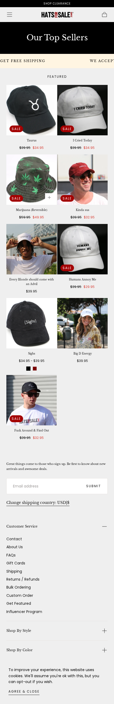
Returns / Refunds (23, 579)
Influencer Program (24, 611)
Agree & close (24, 691)
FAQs (11, 555)
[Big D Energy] (82, 323)
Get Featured (18, 603)
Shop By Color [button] (19, 650)
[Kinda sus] (82, 179)
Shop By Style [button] (18, 631)
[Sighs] (31, 323)
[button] (9, 14)
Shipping (14, 571)
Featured (57, 76)
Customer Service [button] (21, 526)
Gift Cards (15, 563)
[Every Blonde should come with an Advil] (31, 249)
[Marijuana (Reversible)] (31, 179)
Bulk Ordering (18, 587)
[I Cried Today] (82, 110)
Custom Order (19, 595)
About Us (14, 547)
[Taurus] (31, 110)
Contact (14, 539)
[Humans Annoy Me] (82, 249)
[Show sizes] (49, 197)
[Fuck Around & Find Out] (31, 400)
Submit (93, 486)
